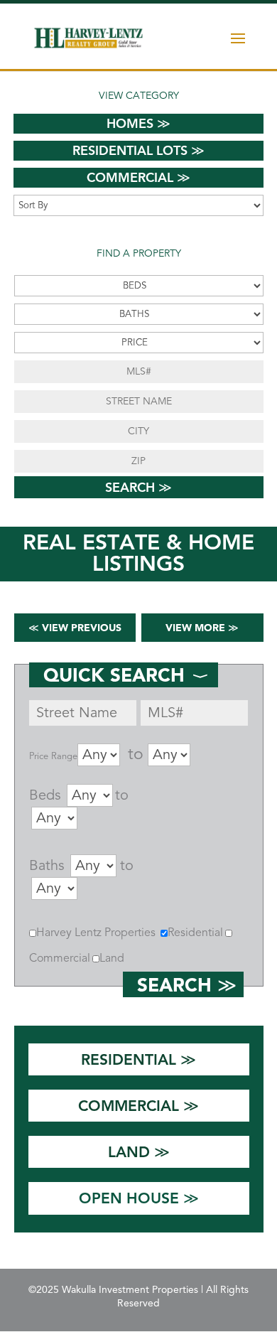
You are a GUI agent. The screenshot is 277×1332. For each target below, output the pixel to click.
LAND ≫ (139, 1152)
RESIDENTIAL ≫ (138, 1059)
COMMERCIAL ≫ (138, 1106)
